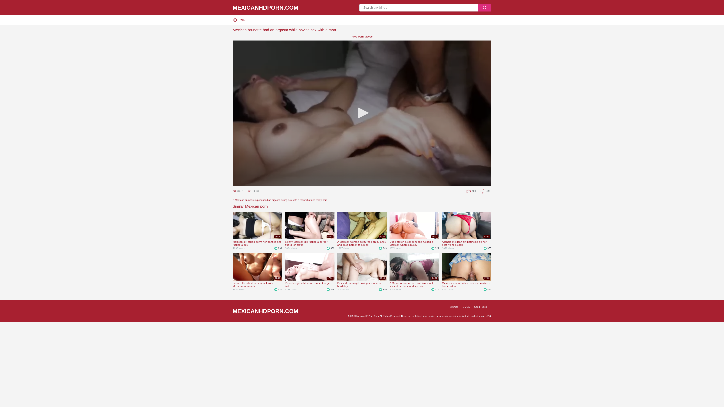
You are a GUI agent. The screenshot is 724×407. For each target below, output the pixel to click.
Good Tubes (480, 307)
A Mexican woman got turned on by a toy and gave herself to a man (361, 243)
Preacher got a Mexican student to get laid (308, 285)
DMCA (466, 307)
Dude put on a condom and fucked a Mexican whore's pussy (411, 243)
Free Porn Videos (362, 36)
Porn (242, 19)
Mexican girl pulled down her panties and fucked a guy (257, 243)
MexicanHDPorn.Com (265, 8)
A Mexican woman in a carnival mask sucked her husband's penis (411, 285)
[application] (362, 113)
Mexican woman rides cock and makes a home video (466, 285)
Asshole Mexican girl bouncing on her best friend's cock (464, 243)
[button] (362, 113)
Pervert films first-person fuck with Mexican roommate (253, 285)
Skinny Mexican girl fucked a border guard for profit (306, 243)
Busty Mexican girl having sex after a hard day (359, 285)
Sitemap (454, 307)
